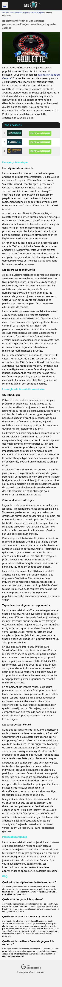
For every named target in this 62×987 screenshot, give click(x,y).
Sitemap (40, 972)
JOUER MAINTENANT (40, 133)
